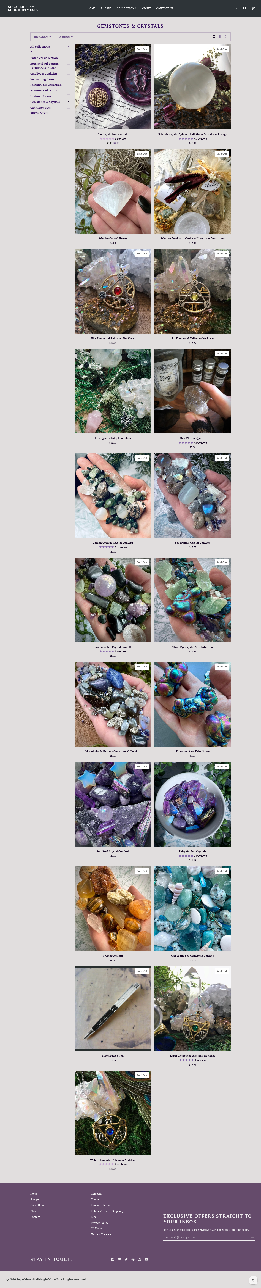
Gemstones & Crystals (45, 102)
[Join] (250, 1237)
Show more (39, 113)
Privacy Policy (99, 1222)
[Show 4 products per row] (226, 37)
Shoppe (34, 1199)
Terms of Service (101, 1234)
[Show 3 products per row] (220, 37)
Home (33, 1193)
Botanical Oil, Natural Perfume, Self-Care (44, 66)
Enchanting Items (42, 79)
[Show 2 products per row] (214, 37)
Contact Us (37, 1217)
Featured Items (40, 96)
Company (96, 1193)
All (32, 52)
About (34, 1211)
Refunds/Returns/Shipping (107, 1211)
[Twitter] (119, 1259)
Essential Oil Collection (46, 85)
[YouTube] (146, 1259)
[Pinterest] (133, 1259)
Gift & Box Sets (40, 107)
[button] (106, 8)
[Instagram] (139, 1259)
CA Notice (97, 1228)
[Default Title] (113, 391)
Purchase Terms (100, 1205)
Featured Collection (43, 90)
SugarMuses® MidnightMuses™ (38, 1279)
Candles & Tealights (43, 73)
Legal (94, 1217)
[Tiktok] (126, 1259)
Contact (95, 1199)
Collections (37, 1205)
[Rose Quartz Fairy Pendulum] (113, 391)
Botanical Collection (44, 58)
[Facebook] (112, 1259)
